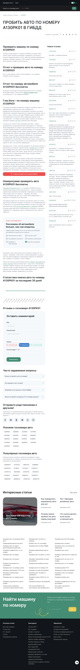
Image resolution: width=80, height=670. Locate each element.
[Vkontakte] (63, 34)
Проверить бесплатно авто (11, 188)
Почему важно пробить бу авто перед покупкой (48, 516)
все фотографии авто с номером (27, 206)
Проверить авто (8, 3)
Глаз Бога (18, 120)
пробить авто (34, 148)
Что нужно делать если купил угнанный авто (68, 516)
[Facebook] (60, 34)
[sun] (69, 3)
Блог (16, 3)
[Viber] (76, 34)
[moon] (76, 3)
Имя (8, 322)
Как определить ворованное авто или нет (48, 501)
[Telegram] (69, 34)
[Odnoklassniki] (66, 34)
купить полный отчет (30, 92)
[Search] (74, 8)
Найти (72, 609)
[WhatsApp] (72, 34)
